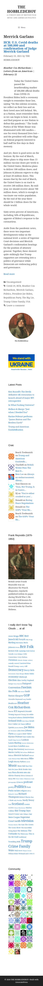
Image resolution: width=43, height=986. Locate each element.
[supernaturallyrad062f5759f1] (11, 883)
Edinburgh (23, 677)
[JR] (17, 889)
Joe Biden (29, 727)
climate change (22, 660)
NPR (25, 773)
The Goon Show (14, 828)
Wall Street (18, 851)
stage (30, 814)
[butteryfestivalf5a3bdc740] (11, 889)
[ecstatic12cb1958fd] (29, 914)
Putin (10, 790)
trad (16, 837)
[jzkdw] (17, 908)
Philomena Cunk (29, 779)
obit (28, 772)
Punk (29, 787)
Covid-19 (10, 285)
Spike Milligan (24, 814)
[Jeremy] (17, 932)
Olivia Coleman (26, 776)
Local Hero (13, 746)
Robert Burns (25, 797)
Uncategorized (13, 281)
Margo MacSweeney (16, 749)
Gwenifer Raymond (15, 699)
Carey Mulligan (18, 654)
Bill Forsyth (20, 639)
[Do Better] (23, 908)
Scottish (27, 804)
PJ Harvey (20, 782)
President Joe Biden (22, 293)
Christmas (12, 660)
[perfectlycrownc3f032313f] (29, 877)
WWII (31, 854)
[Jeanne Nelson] (11, 895)
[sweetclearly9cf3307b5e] (23, 889)
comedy (11, 663)
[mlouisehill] (11, 951)
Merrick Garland (21, 755)
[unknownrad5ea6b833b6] (11, 926)
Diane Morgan (20, 674)
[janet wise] (17, 883)
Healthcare (12, 703)
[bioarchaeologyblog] (11, 908)
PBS (14, 779)
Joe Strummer (12, 731)
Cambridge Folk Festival (27, 651)
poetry (11, 787)
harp (24, 699)
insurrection (28, 717)
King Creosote (17, 740)
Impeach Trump (20, 715)
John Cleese (21, 731)
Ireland (12, 720)
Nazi (27, 766)
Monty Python (20, 761)
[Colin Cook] (11, 914)
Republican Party (12, 297)
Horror (10, 711)
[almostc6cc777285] (17, 945)
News (30, 369)
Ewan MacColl (17, 684)
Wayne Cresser (27, 851)
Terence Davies (13, 825)
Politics (7, 293)
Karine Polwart (15, 736)
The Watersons (23, 834)
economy (13, 676)
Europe (10, 684)
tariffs (18, 821)
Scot (9, 804)
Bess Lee (19, 474)
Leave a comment (15, 305)
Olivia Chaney (14, 775)
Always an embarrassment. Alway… (24, 477)
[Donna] (17, 895)
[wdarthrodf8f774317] (17, 926)
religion (23, 790)
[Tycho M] (17, 914)
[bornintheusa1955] (17, 920)
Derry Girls (29, 670)
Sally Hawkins (18, 800)
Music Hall (21, 766)
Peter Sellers (20, 779)
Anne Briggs (13, 636)
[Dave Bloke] (23, 920)
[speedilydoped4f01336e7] (23, 926)
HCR (18, 285)
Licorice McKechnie (28, 743)
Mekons (10, 755)
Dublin (32, 674)
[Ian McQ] (29, 883)
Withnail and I (24, 853)
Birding (12, 642)
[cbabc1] (29, 932)
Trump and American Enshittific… (22, 458)
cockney (30, 660)
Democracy (16, 670)
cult (25, 666)
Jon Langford (18, 734)
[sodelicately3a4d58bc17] (11, 877)
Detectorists (12, 674)
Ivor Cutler (13, 724)
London (21, 746)
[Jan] (29, 895)
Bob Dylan (19, 643)
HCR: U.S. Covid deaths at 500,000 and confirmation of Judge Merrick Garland (21, 46)
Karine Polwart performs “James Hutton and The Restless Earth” (20, 419)
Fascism (26, 687)
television (27, 821)
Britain (17, 647)
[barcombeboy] (29, 920)
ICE (15, 711)
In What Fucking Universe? (21, 405)
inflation (19, 717)
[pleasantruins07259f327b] (23, 877)
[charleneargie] (29, 889)
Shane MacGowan (19, 808)
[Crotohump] (11, 939)
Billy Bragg (29, 639)
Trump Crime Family (14, 301)
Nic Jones (15, 769)
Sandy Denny (28, 800)
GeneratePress (21, 982)
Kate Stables (27, 737)
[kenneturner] (23, 932)
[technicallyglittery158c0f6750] (23, 914)
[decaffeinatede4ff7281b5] (23, 939)
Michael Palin (16, 759)
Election (12, 680)
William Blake (13, 854)
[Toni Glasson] (23, 895)
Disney (27, 674)
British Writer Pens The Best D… (24, 467)
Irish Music (25, 721)
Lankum (25, 739)
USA (28, 301)
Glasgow (19, 695)
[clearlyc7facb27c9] (29, 939)
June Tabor (27, 734)
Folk (14, 691)
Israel (31, 721)
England (30, 680)
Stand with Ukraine (18, 369)
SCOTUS (11, 808)
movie (28, 762)
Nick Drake (23, 769)
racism (17, 790)
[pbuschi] (17, 877)
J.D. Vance (21, 724)
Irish (19, 720)
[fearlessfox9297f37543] (29, 926)
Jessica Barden (19, 727)
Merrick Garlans (24, 289)
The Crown (29, 824)
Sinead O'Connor (13, 814)
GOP (27, 695)
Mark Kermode (29, 749)
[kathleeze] (11, 945)
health (28, 699)
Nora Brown (17, 772)
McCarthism (23, 752)
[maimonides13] (23, 883)
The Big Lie (28, 297)
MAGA (27, 746)
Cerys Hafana (22, 657)
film (10, 691)
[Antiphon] (11, 901)
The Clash (21, 825)
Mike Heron (25, 759)
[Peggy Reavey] (29, 908)
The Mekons (22, 830)
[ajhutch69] (17, 901)
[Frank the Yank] (17, 939)
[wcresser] (17, 951)
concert (16, 663)
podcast (28, 782)
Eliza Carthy (22, 680)
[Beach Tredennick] (23, 945)
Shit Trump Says (23, 810)
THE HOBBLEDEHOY (21, 9)
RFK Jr (29, 791)
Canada (10, 654)
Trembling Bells (14, 841)
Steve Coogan (14, 817)
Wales (11, 850)
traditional (22, 837)
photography (12, 782)
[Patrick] (29, 945)
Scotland (18, 804)
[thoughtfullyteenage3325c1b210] (29, 901)
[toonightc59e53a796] (11, 920)
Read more (9, 273)
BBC (21, 635)
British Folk (13, 651)
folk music (21, 691)
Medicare (31, 752)
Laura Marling (14, 742)
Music (12, 765)
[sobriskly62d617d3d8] (11, 932)
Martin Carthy (14, 752)
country (21, 666)
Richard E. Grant (13, 794)
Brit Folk (27, 646)
